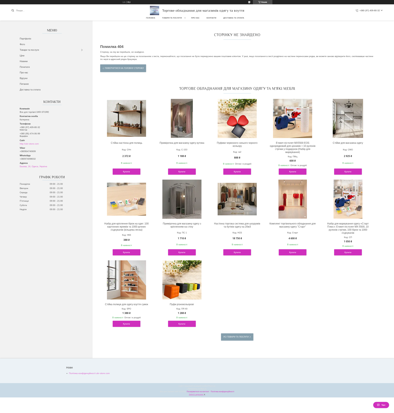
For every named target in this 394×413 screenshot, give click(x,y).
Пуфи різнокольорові (182, 304)
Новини (24, 61)
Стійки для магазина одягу (348, 143)
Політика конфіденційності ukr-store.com (89, 373)
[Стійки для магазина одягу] (348, 118)
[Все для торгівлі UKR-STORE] (154, 10)
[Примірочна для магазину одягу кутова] (181, 118)
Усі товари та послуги (236, 337)
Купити (126, 171)
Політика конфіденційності (222, 392)
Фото (22, 44)
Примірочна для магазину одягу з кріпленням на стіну (182, 225)
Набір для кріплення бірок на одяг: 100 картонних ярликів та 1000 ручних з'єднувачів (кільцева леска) (126, 226)
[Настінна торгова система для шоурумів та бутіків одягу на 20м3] (237, 199)
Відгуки (23, 78)
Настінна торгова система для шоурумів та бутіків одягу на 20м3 (237, 225)
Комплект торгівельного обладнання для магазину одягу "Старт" (292, 225)
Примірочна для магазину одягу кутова (182, 143)
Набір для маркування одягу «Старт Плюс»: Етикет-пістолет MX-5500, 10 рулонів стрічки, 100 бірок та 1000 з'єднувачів (348, 228)
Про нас (195, 18)
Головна (150, 18)
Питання (24, 84)
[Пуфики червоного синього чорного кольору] (237, 118)
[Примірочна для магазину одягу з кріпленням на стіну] (181, 199)
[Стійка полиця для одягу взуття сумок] (126, 279)
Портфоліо (25, 38)
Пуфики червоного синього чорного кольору (237, 144)
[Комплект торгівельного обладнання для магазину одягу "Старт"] (292, 199)
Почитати (25, 67)
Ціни (22, 55)
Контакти (211, 18)
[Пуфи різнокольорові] (181, 279)
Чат (383, 405)
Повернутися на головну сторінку (124, 68)
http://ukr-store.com (29, 143)
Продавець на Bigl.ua (197, 389)
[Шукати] (12, 10)
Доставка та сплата (233, 18)
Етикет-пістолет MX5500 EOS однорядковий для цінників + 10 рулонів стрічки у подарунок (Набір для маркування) (293, 147)
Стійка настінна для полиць (126, 143)
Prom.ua (211, 386)
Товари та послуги (172, 18)
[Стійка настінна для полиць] (126, 118)
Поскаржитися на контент (198, 392)
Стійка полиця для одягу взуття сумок (126, 304)
